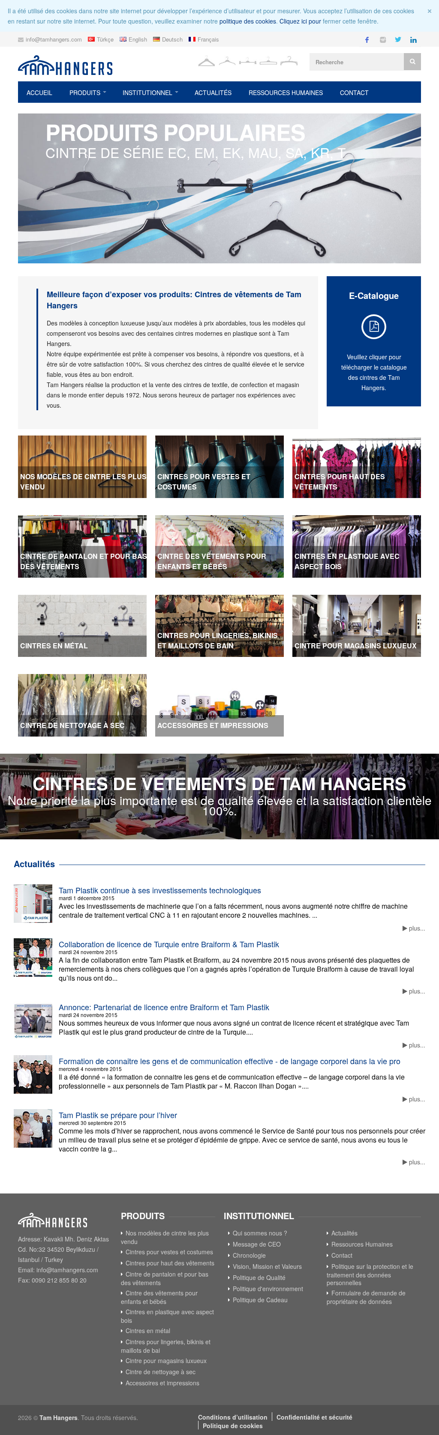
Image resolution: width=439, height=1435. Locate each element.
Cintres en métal (148, 1330)
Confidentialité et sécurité (314, 1417)
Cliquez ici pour (300, 21)
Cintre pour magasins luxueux (166, 1360)
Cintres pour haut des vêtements (170, 1263)
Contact (354, 92)
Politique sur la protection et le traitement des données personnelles (370, 1274)
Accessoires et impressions (162, 1382)
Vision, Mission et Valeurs (267, 1266)
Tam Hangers (58, 1417)
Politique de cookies (233, 1425)
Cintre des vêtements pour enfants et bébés (159, 1297)
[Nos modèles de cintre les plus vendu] (219, 188)
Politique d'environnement (268, 1288)
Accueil (39, 92)
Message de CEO (257, 1244)
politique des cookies (248, 21)
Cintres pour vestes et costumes (169, 1251)
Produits (84, 92)
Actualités (213, 92)
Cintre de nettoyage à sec (160, 1371)
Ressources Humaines (286, 92)
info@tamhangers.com (54, 39)
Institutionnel (147, 92)
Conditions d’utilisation (233, 1417)
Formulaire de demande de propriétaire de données (366, 1297)
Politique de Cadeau (260, 1299)
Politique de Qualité (259, 1277)
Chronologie (249, 1255)
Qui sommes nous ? (260, 1233)
